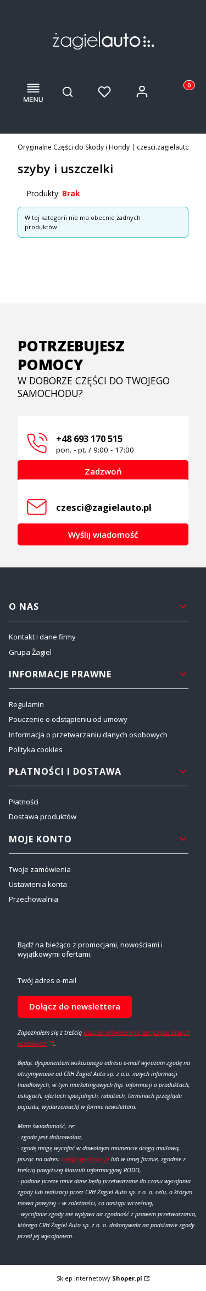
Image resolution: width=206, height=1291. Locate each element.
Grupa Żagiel (30, 652)
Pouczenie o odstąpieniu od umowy (68, 719)
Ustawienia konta (38, 884)
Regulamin (26, 704)
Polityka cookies (36, 749)
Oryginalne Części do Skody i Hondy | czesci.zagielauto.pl (107, 147)
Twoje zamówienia (40, 869)
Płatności (23, 802)
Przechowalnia (33, 899)
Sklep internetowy (99, 1278)
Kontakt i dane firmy (42, 637)
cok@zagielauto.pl (85, 1159)
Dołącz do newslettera (74, 1006)
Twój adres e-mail (47, 980)
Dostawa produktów (42, 816)
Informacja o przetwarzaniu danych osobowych (88, 735)
